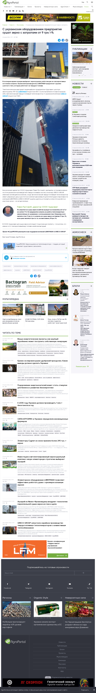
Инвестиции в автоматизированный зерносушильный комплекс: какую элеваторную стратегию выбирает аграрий (41, 459)
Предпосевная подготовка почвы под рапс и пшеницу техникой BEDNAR (82, 251)
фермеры (35, 433)
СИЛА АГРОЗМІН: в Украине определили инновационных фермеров (43, 420)
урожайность (30, 379)
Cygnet (44, 451)
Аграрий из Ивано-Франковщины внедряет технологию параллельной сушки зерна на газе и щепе (43, 502)
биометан (54, 397)
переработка (57, 431)
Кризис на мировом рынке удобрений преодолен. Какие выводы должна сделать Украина (43, 362)
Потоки (19, 351)
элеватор (27, 451)
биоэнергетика (21, 397)
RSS (62, 671)
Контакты (62, 668)
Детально (60, 555)
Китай (19, 377)
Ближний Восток (38, 377)
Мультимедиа (78, 7)
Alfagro (32, 431)
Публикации (62, 646)
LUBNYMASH (26, 270)
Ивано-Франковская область (24, 496)
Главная (5, 25)
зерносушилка (21, 515)
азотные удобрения (29, 377)
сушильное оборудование (42, 496)
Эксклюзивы (20, 25)
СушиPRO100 (48, 270)
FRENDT (19, 435)
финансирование (41, 353)
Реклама (62, 664)
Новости (12, 25)
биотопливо (40, 413)
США (23, 377)
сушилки (17, 270)
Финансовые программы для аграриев (45, 355)
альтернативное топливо (20, 266)
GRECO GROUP (37, 270)
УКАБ (24, 431)
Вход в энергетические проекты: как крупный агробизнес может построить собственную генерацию (42, 340)
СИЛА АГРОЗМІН (44, 435)
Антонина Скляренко (34, 351)
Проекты (38, 7)
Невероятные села (51, 7)
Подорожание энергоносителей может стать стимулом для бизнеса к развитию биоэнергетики (42, 386)
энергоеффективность (56, 266)
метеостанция (21, 433)
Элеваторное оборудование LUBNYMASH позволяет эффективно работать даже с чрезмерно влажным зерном (41, 482)
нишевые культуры (49, 433)
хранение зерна (34, 451)
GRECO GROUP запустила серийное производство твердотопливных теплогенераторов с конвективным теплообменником (42, 525)
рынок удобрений (22, 379)
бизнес (27, 397)
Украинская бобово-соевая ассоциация (26, 355)
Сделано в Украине (58, 353)
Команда (62, 660)
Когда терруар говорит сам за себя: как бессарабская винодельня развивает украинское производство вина (82, 272)
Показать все (81, 366)
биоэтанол (48, 397)
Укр (83, 2)
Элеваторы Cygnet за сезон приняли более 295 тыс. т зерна (42, 442)
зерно (50, 496)
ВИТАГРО (32, 397)
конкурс (28, 431)
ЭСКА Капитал (28, 433)
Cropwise (37, 431)
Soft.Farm (57, 433)
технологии (41, 433)
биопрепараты (49, 431)
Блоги (30, 7)
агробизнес (42, 351)
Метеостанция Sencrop (27, 435)
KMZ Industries (28, 474)
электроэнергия (21, 353)
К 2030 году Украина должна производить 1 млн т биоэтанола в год (40, 404)
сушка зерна (7, 266)
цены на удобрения (47, 377)
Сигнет (40, 451)
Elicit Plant (62, 433)
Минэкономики (49, 353)
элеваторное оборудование (38, 266)
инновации (42, 431)
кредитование (25, 351)
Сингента (20, 431)
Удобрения (36, 379)
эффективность (8, 270)
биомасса (62, 351)
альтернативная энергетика (52, 351)
